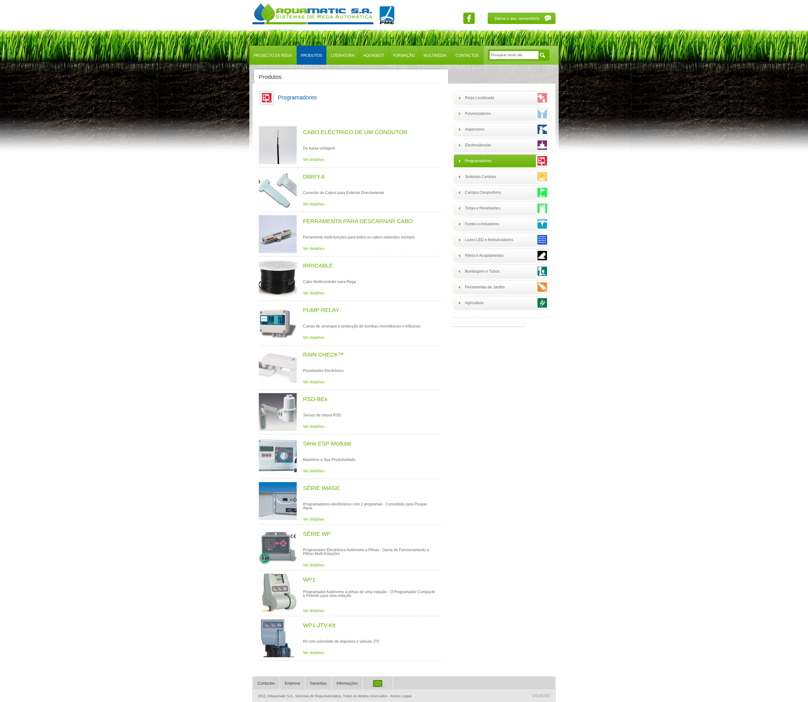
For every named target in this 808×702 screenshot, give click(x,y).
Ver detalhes (313, 159)
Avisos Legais (401, 696)
